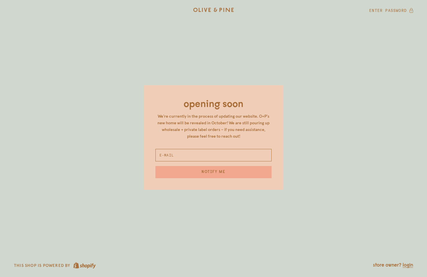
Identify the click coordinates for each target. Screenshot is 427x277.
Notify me (213, 172)
